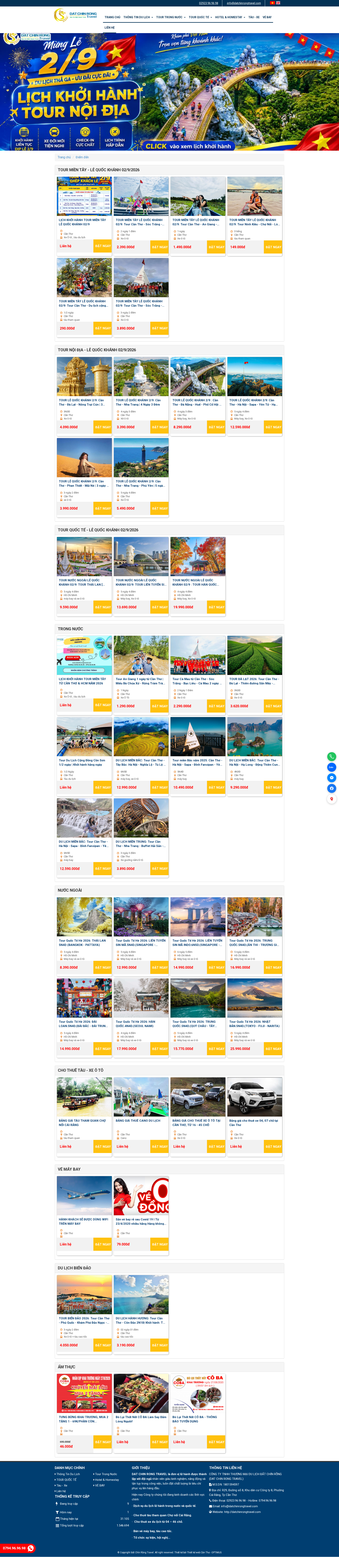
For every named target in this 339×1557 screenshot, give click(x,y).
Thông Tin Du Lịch (137, 17)
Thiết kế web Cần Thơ (198, 1552)
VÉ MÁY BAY (69, 1169)
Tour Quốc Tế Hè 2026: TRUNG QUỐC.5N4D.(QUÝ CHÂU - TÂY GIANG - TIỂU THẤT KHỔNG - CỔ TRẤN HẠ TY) (195, 1023)
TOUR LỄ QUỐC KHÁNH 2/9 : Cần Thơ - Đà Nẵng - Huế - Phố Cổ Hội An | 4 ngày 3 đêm (197, 402)
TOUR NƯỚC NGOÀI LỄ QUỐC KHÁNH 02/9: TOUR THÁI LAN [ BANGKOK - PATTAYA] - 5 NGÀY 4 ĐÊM (82, 582)
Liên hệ (110, 27)
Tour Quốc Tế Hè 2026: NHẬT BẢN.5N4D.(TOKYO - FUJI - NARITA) (254, 1023)
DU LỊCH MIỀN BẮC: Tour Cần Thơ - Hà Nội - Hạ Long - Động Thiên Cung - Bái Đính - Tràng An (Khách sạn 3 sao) (254, 762)
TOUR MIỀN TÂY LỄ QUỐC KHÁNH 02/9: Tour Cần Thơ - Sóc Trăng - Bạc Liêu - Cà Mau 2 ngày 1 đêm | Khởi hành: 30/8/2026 (139, 222)
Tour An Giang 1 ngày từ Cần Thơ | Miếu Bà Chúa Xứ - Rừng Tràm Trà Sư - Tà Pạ (139, 681)
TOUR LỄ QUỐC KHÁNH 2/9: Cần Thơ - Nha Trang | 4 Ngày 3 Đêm (138, 402)
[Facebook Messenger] (331, 777)
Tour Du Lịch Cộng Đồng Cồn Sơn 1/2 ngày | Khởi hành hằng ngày (82, 762)
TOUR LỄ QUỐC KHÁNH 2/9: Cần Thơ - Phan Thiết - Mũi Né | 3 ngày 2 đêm (83, 483)
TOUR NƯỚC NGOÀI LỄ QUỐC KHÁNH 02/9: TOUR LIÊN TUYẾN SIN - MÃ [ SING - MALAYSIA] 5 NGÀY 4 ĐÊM (141, 582)
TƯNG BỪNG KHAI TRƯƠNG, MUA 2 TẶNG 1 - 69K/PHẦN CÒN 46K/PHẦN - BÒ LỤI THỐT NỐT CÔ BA (83, 1419)
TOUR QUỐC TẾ (199, 17)
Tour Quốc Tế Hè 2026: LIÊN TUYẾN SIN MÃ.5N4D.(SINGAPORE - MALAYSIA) (141, 942)
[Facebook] (331, 788)
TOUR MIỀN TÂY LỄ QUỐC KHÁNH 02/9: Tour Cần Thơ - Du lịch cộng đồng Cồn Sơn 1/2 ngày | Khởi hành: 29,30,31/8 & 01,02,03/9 (83, 303)
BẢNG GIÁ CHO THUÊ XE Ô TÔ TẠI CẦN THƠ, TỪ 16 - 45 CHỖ (196, 1122)
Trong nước (70, 629)
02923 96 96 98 (208, 3)
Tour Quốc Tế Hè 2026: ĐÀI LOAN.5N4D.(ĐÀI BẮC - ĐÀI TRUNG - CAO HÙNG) (84, 1023)
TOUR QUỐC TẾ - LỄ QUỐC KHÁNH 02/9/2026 (98, 530)
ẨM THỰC (66, 1367)
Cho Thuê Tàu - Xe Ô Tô (80, 1070)
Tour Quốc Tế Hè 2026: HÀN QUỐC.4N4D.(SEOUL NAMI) (135, 1023)
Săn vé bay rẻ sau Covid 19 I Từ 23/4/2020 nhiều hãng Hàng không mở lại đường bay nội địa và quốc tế (140, 1221)
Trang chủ (112, 17)
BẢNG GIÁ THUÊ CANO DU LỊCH (138, 1120)
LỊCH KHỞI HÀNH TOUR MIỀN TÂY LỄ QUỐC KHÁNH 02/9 (82, 222)
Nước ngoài (70, 890)
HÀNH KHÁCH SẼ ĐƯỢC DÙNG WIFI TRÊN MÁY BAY (83, 1221)
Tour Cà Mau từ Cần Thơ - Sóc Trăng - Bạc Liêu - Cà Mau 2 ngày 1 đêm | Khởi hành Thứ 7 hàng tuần (196, 681)
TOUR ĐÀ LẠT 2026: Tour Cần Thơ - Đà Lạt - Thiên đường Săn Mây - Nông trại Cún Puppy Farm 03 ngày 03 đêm (254, 681)
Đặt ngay (103, 246)
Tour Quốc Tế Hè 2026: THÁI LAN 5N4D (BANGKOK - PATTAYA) (82, 942)
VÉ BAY (267, 17)
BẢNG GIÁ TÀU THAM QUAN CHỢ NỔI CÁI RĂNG (82, 1122)
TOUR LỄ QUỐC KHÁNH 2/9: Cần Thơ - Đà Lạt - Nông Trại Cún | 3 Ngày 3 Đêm (81, 402)
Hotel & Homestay (229, 17)
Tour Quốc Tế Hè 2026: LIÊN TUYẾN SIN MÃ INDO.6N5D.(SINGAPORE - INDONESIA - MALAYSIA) (197, 942)
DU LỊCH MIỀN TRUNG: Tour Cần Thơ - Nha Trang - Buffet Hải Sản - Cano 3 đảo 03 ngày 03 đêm (139, 843)
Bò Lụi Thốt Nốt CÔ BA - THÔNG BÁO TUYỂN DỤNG (194, 1419)
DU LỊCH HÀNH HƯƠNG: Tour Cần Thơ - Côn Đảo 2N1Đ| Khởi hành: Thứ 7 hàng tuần (141, 1320)
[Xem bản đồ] (331, 798)
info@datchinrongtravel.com (244, 3)
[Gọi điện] (331, 756)
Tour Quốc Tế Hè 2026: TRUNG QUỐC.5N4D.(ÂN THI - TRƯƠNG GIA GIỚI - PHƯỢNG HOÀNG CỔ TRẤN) (254, 942)
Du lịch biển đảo (74, 1268)
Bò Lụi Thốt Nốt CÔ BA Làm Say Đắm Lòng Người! (141, 1419)
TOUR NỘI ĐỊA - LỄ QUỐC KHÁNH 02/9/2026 (97, 350)
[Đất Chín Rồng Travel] (75, 15)
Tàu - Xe (254, 17)
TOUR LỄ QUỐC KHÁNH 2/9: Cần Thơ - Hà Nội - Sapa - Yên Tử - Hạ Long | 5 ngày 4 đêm (252, 402)
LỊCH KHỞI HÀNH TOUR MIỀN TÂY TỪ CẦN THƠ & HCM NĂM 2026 (82, 681)
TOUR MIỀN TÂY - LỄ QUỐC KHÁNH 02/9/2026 (98, 170)
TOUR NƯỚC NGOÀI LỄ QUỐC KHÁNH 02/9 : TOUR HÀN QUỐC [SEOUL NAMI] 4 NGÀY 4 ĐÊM (194, 582)
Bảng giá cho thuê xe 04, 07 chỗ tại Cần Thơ (253, 1122)
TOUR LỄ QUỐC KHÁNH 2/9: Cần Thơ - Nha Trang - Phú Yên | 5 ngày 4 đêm (140, 483)
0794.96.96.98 (14, 1548)
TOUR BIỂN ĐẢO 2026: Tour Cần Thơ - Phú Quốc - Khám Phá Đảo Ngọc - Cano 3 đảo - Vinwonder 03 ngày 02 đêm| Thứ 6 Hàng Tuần (84, 1320)
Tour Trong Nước (170, 17)
